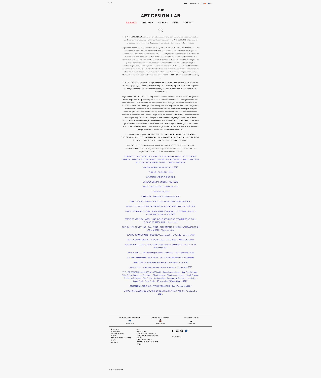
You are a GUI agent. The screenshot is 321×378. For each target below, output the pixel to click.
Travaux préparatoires (121, 338)
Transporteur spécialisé (129, 318)
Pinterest (181, 330)
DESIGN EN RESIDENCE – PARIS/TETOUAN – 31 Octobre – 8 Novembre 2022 (161, 240)
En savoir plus (130, 323)
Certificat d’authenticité (147, 342)
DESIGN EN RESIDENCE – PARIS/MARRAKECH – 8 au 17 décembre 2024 (160, 286)
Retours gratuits (191, 318)
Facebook (172, 330)
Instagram (177, 330)
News (175, 22)
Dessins (114, 336)
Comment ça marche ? (146, 334)
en (108, 3)
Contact (188, 22)
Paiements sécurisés (160, 318)
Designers (147, 22)
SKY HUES (163, 22)
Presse (139, 344)
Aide (185, 3)
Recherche (201, 4)
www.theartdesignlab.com (183, 100)
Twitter (186, 330)
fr (111, 3)
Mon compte (194, 3)
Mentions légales (144, 340)
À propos (131, 22)
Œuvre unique (117, 334)
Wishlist (205, 4)
